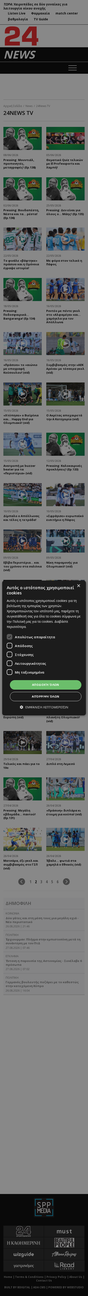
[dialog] (44, 648)
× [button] (78, 586)
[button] (44, 707)
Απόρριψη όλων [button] (45, 696)
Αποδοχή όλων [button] (45, 685)
